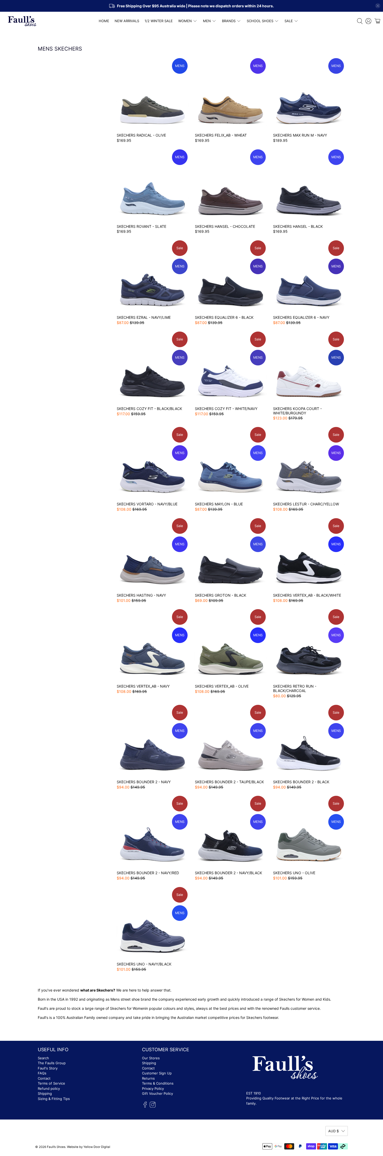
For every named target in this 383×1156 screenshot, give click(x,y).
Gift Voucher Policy (157, 1093)
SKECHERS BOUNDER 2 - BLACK (301, 782)
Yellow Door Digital (96, 1147)
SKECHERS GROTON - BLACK (220, 595)
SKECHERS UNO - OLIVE (294, 873)
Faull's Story (48, 1068)
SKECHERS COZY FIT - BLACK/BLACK (149, 408)
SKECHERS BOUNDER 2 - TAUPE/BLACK (229, 782)
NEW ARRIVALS (127, 21)
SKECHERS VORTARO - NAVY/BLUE (147, 504)
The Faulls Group (52, 1063)
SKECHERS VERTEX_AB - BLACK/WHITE (307, 595)
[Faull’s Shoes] (22, 21)
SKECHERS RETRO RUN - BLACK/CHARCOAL (294, 688)
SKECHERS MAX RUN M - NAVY (300, 135)
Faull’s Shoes (56, 1147)
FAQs (42, 1073)
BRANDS (229, 21)
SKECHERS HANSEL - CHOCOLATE (225, 226)
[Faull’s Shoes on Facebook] (145, 1106)
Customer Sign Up (157, 1073)
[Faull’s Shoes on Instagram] (153, 1106)
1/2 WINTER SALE (159, 21)
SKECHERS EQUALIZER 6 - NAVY (301, 317)
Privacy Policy (153, 1088)
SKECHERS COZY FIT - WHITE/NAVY (226, 408)
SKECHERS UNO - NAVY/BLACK (144, 964)
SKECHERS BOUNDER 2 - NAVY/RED (148, 873)
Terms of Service (51, 1083)
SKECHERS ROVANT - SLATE (141, 226)
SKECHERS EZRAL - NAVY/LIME (144, 317)
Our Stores (151, 1058)
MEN (207, 21)
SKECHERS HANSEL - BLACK (298, 226)
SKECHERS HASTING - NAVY (141, 595)
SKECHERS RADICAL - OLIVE (141, 135)
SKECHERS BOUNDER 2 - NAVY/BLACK (228, 873)
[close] (377, 5)
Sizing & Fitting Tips (54, 1099)
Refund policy (49, 1088)
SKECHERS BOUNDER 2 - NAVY (144, 782)
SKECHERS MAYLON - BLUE (219, 504)
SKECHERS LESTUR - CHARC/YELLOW (306, 504)
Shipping (45, 1093)
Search (43, 1058)
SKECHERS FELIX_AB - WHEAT (221, 135)
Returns (148, 1078)
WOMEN (185, 21)
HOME (104, 21)
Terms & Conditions (158, 1083)
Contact (44, 1078)
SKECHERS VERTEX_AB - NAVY (143, 686)
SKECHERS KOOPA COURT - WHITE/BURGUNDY (297, 410)
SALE (289, 21)
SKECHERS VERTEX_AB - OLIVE (222, 686)
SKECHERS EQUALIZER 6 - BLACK (224, 317)
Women (139, 1008)
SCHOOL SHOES (260, 21)
